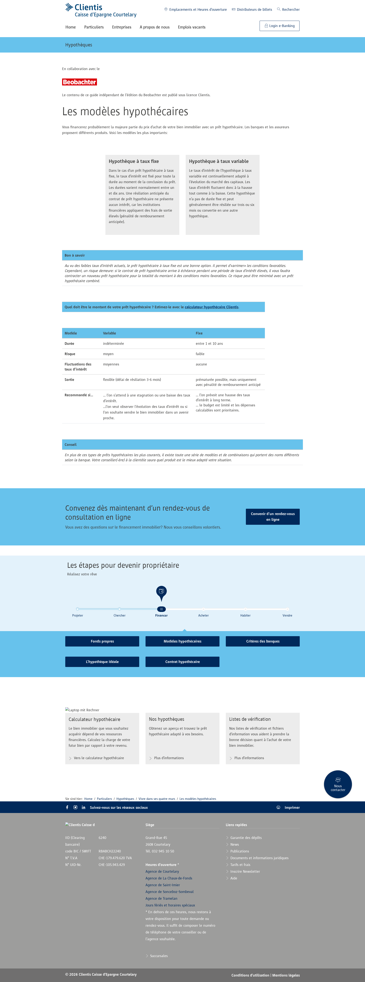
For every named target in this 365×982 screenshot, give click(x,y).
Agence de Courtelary (162, 871)
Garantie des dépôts (245, 838)
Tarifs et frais (239, 865)
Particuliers (104, 799)
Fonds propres (102, 641)
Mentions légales (286, 975)
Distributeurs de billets (254, 9)
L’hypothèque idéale (102, 662)
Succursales (158, 956)
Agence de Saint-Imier (163, 885)
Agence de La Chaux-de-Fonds (169, 878)
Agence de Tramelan (161, 898)
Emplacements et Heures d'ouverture (197, 9)
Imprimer (292, 807)
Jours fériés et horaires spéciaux (170, 905)
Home (88, 799)
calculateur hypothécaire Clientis (211, 307)
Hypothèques (78, 44)
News (234, 844)
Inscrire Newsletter (244, 871)
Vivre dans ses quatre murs (157, 799)
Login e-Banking (281, 26)
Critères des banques (262, 641)
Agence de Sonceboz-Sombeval (170, 892)
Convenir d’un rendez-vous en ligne (273, 517)
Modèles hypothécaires (182, 641)
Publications (239, 851)
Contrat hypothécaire (182, 662)
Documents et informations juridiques (259, 858)
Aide (233, 878)
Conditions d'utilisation (251, 975)
